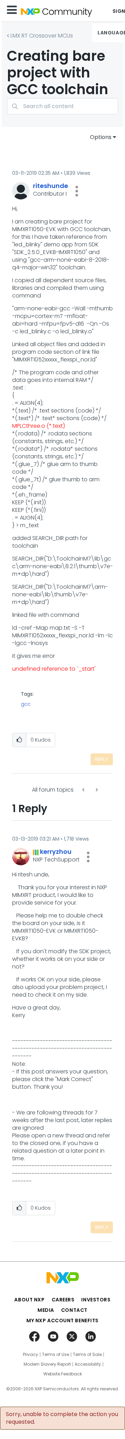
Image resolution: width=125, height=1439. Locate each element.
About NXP (29, 1299)
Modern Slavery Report (47, 1364)
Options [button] (100, 137)
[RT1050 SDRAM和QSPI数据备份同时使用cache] (84, 790)
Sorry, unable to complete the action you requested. (62, 1418)
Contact (74, 1310)
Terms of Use (55, 1354)
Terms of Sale (87, 1354)
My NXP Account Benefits (62, 1320)
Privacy (30, 1354)
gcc (26, 704)
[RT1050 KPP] (96, 790)
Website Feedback (62, 1374)
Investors (95, 1299)
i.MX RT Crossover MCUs (41, 36)
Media (46, 1310)
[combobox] (62, 106)
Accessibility (88, 1364)
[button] (76, 191)
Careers (63, 1299)
